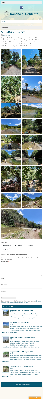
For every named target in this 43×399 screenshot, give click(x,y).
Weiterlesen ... (37, 318)
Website (3, 291)
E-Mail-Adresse (6, 285)
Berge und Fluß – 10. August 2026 (21, 352)
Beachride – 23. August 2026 (19, 322)
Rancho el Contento (24, 384)
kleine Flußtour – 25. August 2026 (21, 310)
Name (3, 278)
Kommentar (5, 261)
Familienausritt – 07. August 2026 (21, 366)
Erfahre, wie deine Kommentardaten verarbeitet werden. (21, 301)
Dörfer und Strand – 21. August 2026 (22, 337)
